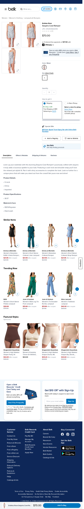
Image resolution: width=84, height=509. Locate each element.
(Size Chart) (49, 73)
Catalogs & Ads (12, 480)
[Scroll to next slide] (77, 240)
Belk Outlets (47, 454)
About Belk (47, 429)
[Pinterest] (67, 434)
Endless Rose (47, 23)
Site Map (48, 497)
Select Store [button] (68, 109)
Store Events (47, 444)
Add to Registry (52, 138)
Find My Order (12, 439)
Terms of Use (19, 491)
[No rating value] (46, 31)
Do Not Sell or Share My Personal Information (49, 494)
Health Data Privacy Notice (44, 491)
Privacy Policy (29, 491)
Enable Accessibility (61, 491)
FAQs (9, 477)
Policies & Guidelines (11, 472)
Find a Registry (12, 450)
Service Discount (13, 456)
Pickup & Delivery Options (13, 466)
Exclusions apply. (67, 407)
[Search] (21, 9)
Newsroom (47, 440)
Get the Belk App (66, 441)
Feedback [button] (55, 497)
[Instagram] (72, 434)
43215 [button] (54, 111)
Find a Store (11, 446)
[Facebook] (62, 434)
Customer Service (11, 430)
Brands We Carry (49, 437)
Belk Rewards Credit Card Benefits (30, 447)
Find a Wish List (12, 453)
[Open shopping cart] (75, 8)
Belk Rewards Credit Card (31, 430)
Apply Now (29, 452)
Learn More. (70, 52)
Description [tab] (7, 155)
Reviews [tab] (54, 155)
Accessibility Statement (25, 494)
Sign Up (71, 401)
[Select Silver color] (44, 67)
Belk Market (47, 451)
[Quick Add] (17, 245)
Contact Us (11, 436)
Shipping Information (11, 461)
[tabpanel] (41, 188)
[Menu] (5, 9)
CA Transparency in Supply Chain (32, 497)
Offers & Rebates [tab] (22, 155)
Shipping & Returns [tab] (39, 155)
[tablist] (41, 155)
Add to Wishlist (72, 138)
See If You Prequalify (16, 403)
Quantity (45, 88)
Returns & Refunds (14, 443)
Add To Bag (62, 505)
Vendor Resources (50, 447)
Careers (46, 434)
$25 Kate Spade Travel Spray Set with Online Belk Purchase (59, 130)
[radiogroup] (61, 77)
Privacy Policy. (57, 407)
